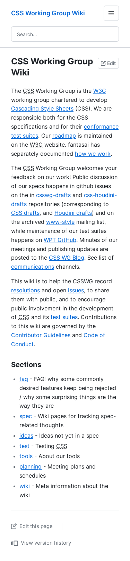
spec (25, 416)
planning (30, 466)
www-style (60, 221)
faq (23, 378)
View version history (46, 542)
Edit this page (36, 526)
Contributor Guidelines (40, 335)
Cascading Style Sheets (42, 108)
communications (32, 266)
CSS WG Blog (66, 257)
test (24, 445)
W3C (99, 90)
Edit (111, 63)
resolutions (25, 290)
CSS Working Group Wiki (48, 13)
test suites (64, 317)
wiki (24, 485)
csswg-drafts (53, 195)
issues (76, 290)
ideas (26, 435)
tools (26, 456)
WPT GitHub (60, 239)
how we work (93, 153)
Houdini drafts (73, 212)
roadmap (64, 135)
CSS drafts (25, 212)
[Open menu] (111, 13)
